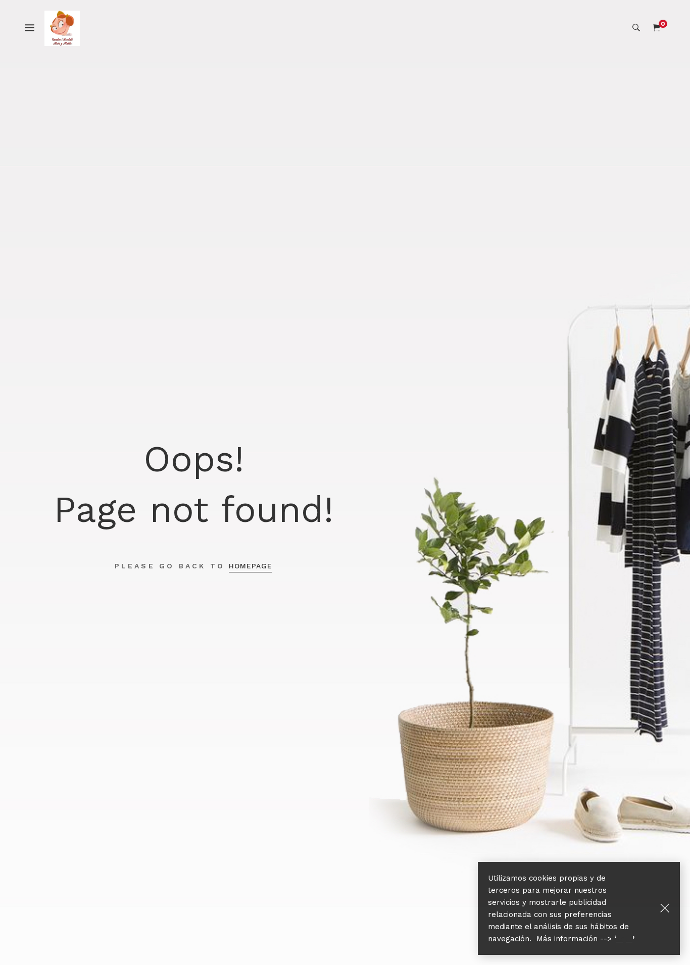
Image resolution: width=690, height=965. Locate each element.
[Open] (34, 27)
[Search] (636, 27)
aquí (624, 938)
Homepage (250, 566)
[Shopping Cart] (656, 27)
